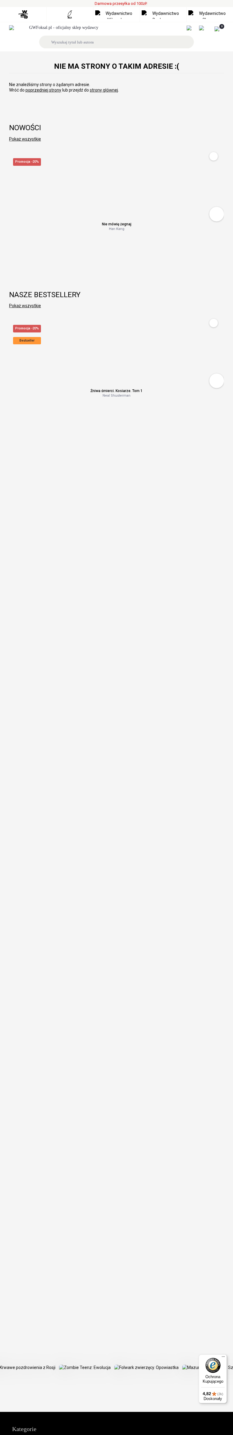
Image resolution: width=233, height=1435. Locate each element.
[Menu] (223, 1358)
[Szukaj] (46, 42)
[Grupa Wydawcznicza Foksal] (61, 27)
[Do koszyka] (216, 214)
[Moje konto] (192, 28)
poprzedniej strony (43, 90)
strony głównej (104, 90)
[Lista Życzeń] (204, 28)
